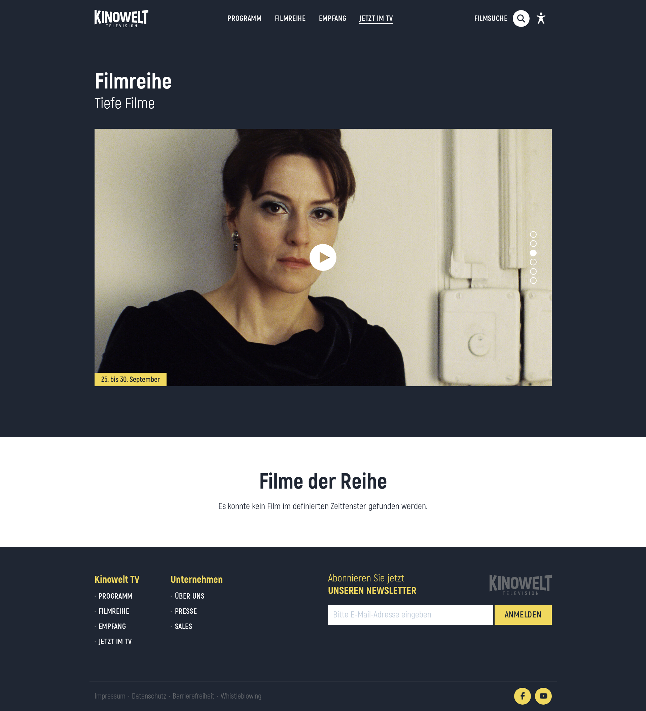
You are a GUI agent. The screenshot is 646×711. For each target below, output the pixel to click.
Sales (183, 626)
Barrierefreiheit (193, 696)
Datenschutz (149, 696)
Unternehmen (197, 579)
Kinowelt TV (117, 579)
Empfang (333, 18)
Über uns (189, 596)
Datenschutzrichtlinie (497, 659)
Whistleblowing (241, 696)
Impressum (110, 696)
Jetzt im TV (115, 641)
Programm (244, 18)
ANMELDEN (523, 615)
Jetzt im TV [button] (376, 18)
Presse (186, 611)
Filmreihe (290, 18)
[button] (323, 257)
